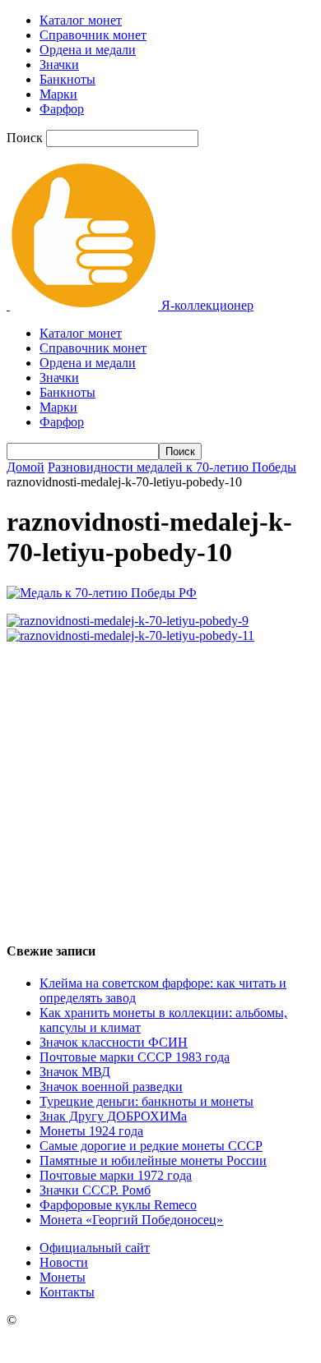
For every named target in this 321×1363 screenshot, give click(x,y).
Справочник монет (93, 35)
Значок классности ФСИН (114, 1042)
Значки (59, 64)
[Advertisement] (160, 785)
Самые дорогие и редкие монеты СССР (151, 1146)
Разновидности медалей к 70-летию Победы (172, 467)
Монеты (63, 1277)
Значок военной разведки (111, 1087)
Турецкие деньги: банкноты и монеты (147, 1101)
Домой (25, 467)
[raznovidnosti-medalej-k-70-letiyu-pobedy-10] (102, 593)
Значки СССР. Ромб (95, 1190)
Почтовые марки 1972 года (116, 1175)
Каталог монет (81, 20)
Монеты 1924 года (91, 1131)
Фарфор (62, 109)
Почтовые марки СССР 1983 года (135, 1057)
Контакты (67, 1292)
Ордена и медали (88, 50)
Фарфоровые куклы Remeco (118, 1205)
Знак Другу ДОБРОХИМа (113, 1116)
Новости (64, 1262)
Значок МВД (75, 1072)
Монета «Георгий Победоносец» (131, 1220)
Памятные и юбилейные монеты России (153, 1160)
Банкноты (67, 79)
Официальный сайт (95, 1248)
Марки (58, 94)
